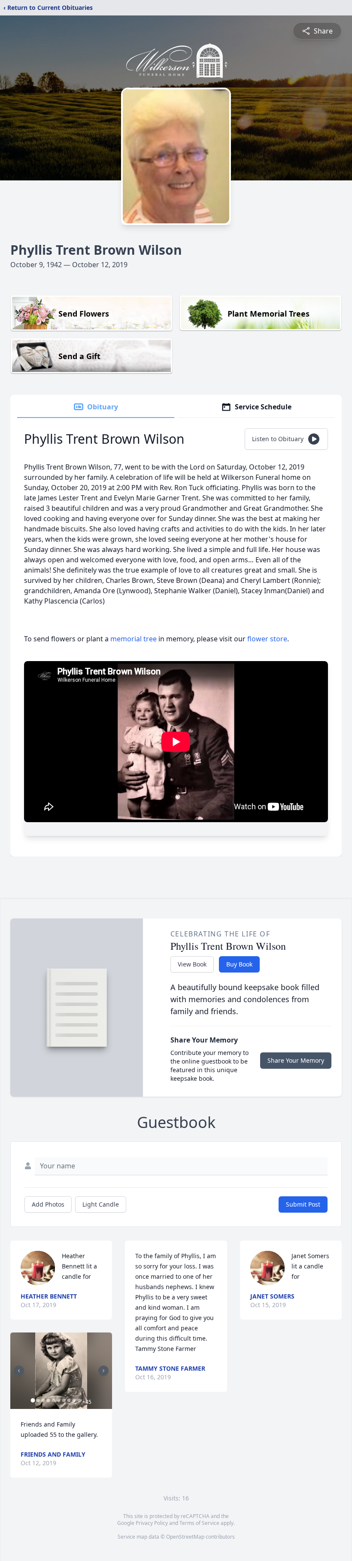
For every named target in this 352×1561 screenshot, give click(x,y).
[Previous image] (19, 1371)
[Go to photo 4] (48, 1400)
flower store (267, 638)
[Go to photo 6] (58, 1400)
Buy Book (239, 964)
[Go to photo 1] (32, 1400)
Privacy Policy (152, 1523)
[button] (61, 1370)
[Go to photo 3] (43, 1400)
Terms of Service (199, 1523)
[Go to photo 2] (37, 1400)
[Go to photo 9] (74, 1400)
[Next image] (103, 1371)
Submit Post (303, 1204)
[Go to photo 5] (53, 1400)
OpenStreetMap (185, 1536)
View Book (192, 964)
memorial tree (133, 638)
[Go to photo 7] (63, 1400)
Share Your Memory (295, 1060)
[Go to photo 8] (68, 1400)
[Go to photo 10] (79, 1400)
